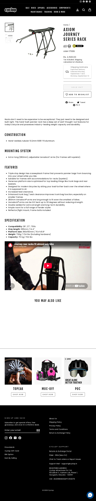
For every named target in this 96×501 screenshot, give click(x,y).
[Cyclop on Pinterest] (19, 437)
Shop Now (48, 394)
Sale (27, 8)
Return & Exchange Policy (59, 433)
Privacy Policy (55, 426)
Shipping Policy (55, 422)
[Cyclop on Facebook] (10, 437)
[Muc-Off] (48, 371)
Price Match (9, 447)
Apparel (41, 8)
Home (65, 25)
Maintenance (36, 12)
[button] (90, 495)
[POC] (77, 371)
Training (48, 12)
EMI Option (9, 454)
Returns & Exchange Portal (60, 451)
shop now (77, 394)
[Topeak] (18, 371)
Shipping (78, 60)
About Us (53, 419)
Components (64, 8)
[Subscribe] (38, 430)
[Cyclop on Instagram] (6, 437)
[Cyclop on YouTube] (15, 437)
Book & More (59, 12)
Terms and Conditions (58, 429)
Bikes (33, 8)
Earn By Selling (11, 458)
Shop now (18, 394)
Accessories (52, 8)
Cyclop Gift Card (12, 451)
